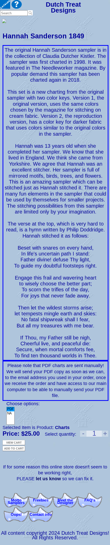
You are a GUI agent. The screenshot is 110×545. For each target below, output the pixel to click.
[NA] (10, 413)
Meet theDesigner (65, 501)
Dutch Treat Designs (63, 7)
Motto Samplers (16, 501)
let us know (48, 478)
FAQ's (89, 500)
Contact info (41, 514)
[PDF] (10, 409)
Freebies (40, 500)
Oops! (16, 514)
